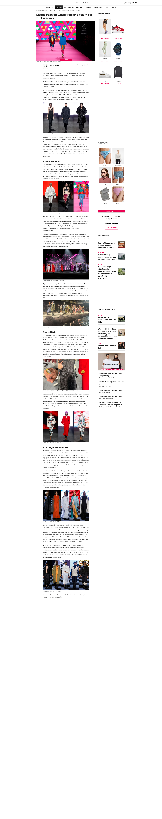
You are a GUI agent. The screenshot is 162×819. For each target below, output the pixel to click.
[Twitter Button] (77, 65)
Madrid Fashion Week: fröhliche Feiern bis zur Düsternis (67, 10)
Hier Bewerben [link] (112, 228)
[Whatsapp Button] (87, 65)
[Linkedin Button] (82, 65)
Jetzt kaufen (105, 38)
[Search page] (136, 3)
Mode (51, 10)
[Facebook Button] (80, 65)
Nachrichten (45, 10)
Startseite (38, 10)
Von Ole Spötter (54, 65)
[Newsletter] (133, 3)
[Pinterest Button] (85, 65)
